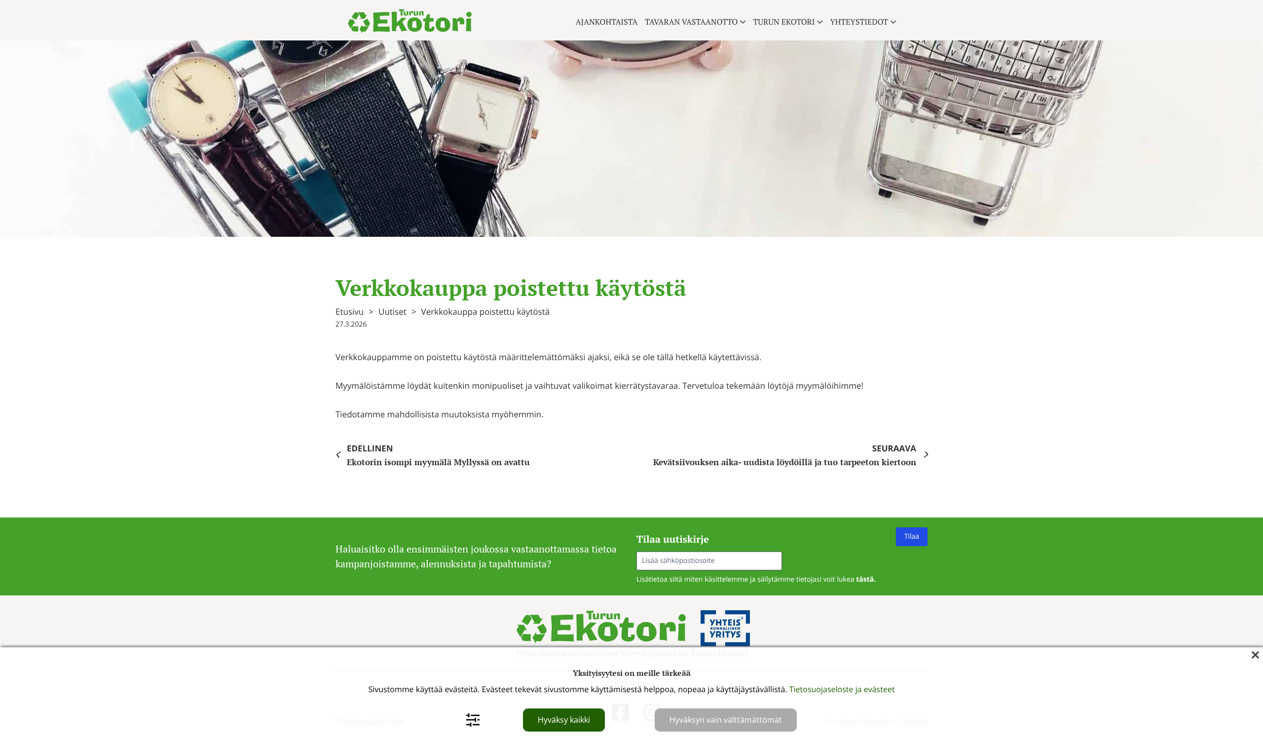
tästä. (866, 579)
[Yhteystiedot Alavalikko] (893, 22)
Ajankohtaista (607, 21)
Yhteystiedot (859, 21)
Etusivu (349, 311)
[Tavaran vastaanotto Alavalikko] (742, 22)
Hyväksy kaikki (564, 719)
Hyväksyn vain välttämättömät (725, 719)
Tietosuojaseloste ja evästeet (842, 689)
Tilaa (911, 536)
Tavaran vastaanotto (691, 21)
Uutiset (392, 311)
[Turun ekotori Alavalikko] (819, 22)
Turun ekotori (784, 21)
